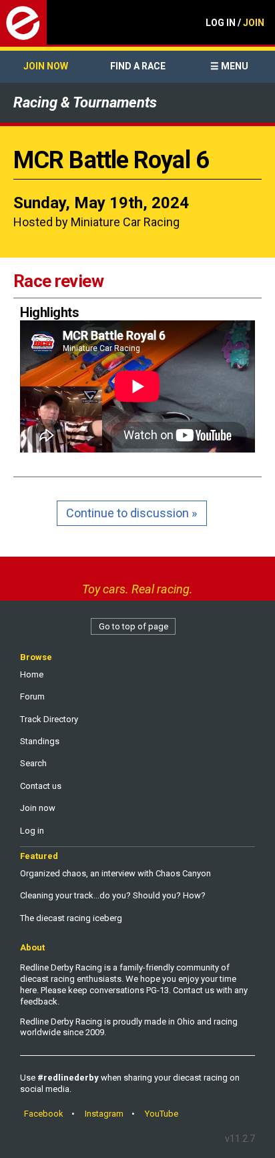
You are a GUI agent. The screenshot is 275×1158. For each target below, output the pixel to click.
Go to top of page (133, 626)
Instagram (104, 1114)
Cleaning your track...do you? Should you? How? (113, 895)
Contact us (40, 786)
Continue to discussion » (131, 513)
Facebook (43, 1114)
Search (33, 763)
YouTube (161, 1114)
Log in (32, 831)
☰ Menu (229, 66)
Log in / (235, 22)
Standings (39, 741)
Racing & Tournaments (85, 102)
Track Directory (49, 719)
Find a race (138, 66)
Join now (45, 66)
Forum (32, 696)
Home (31, 674)
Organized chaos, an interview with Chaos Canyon (115, 873)
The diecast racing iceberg (71, 918)
